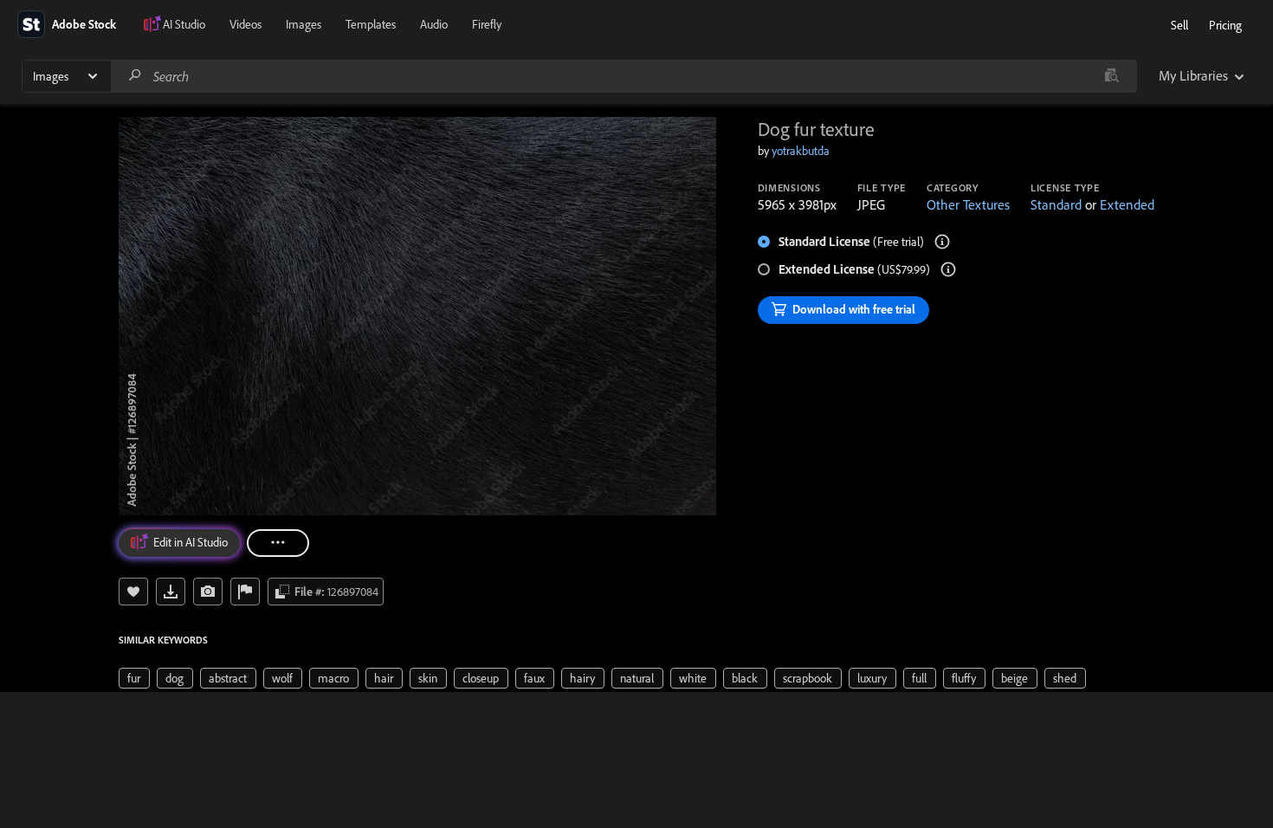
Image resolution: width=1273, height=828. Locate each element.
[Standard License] (942, 242)
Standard (1056, 204)
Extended (1127, 204)
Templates (371, 24)
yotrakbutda (801, 150)
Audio (434, 24)
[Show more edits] (278, 543)
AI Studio (184, 24)
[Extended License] (948, 269)
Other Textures (968, 204)
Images (303, 24)
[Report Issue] (245, 591)
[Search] (135, 75)
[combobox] (623, 76)
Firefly (486, 24)
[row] (134, 678)
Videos (245, 24)
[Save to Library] (133, 591)
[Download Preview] (170, 591)
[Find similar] (1111, 76)
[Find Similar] (208, 591)
